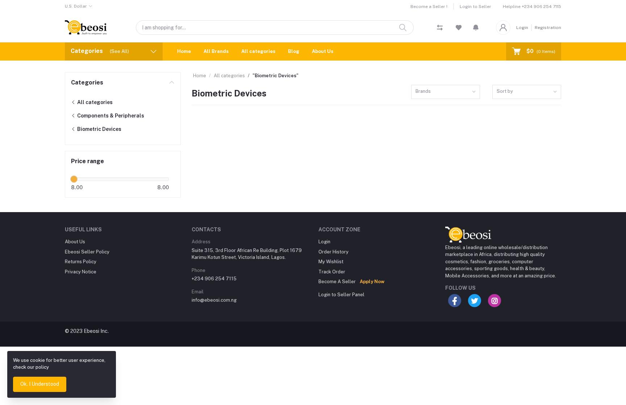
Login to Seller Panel (341, 294)
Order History (333, 252)
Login (522, 27)
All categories (258, 51)
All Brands (216, 51)
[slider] (74, 179)
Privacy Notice (80, 271)
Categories (87, 82)
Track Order (331, 271)
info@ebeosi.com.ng (214, 300)
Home (184, 51)
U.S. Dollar (76, 6)
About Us (322, 51)
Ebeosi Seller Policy (87, 252)
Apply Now (372, 281)
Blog (293, 51)
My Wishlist (330, 261)
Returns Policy (80, 261)
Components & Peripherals (110, 116)
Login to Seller (475, 6)
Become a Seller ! (428, 6)
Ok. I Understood (39, 384)
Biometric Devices (98, 129)
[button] (476, 27)
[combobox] (445, 92)
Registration (548, 27)
